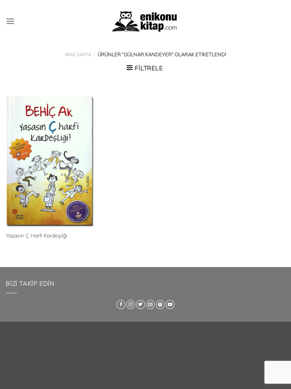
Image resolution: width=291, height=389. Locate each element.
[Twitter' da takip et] (140, 304)
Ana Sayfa (78, 54)
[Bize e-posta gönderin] (150, 304)
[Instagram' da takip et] (130, 304)
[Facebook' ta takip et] (120, 304)
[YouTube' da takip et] (170, 304)
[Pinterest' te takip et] (160, 304)
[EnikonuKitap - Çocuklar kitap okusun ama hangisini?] (145, 21)
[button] (10, 21)
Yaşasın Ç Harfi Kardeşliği (36, 235)
